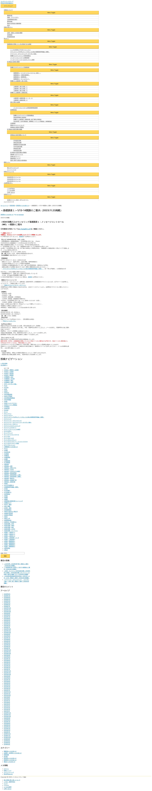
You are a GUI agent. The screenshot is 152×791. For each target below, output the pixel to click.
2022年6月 (7, 681)
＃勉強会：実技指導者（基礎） (13, 476)
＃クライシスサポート (10, 427)
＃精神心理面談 (8, 515)
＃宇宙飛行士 (7, 492)
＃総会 (6, 517)
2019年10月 (7, 737)
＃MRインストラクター (10, 403)
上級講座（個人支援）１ (20, 86)
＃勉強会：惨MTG (9, 478)
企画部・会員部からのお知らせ (13, 753)
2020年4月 (7, 727)
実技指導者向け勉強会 (20, 117)
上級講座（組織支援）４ (20, 100)
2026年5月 (7, 599)
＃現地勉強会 (7, 510)
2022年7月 (7, 679)
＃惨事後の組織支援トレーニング (13, 501)
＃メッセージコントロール (11, 434)
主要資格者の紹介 (12, 19)
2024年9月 (7, 634)
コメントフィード (9, 772)
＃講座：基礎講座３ (9, 544)
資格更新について (15, 158)
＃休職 (6, 450)
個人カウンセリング (13, 168)
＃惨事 (6, 499)
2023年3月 (7, 665)
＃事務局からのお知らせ (11, 447)
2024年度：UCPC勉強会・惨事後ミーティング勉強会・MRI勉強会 (33, 121)
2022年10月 (7, 674)
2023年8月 (7, 657)
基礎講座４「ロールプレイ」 (22, 79)
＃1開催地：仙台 (8, 377)
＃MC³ (6, 391)
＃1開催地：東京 (8, 380)
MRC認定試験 (17, 142)
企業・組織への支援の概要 (14, 33)
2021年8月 (7, 699)
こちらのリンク (25, 229)
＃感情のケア (7, 503)
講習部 (21, 236)
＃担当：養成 (7, 504)
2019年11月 (7, 735)
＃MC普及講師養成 (9, 398)
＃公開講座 (7, 462)
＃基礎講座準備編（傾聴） (11, 487)
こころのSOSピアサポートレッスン (20, 50)
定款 (8, 25)
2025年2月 (7, 625)
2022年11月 (7, 672)
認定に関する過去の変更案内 (18, 160)
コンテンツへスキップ (7, 1)
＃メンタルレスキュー (10, 440)
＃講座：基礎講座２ (9, 543)
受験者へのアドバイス (16, 154)
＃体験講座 (7, 457)
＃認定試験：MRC (9, 525)
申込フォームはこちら (9, 321)
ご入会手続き (11, 188)
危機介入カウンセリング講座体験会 (20, 56)
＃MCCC (6, 392)
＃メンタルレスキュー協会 (11, 443)
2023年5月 (7, 662)
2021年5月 (7, 704)
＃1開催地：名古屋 (9, 378)
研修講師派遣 (11, 37)
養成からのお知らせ (9, 762)
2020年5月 (7, 725)
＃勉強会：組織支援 (9, 482)
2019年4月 (7, 744)
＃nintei (6, 410)
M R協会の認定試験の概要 (14, 129)
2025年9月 (7, 613)
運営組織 (9, 21)
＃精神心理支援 (8, 513)
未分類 (6, 756)
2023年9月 (7, 655)
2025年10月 (7, 611)
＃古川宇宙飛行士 (9, 485)
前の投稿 (4, 363)
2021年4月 (7, 706)
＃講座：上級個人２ (9, 534)
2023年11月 (7, 651)
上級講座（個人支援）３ (20, 90)
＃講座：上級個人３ (9, 536)
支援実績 (9, 35)
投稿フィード (7, 770)
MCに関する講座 (15, 102)
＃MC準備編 (7, 399)
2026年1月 (7, 606)
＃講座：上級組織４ (9, 539)
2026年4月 (7, 601)
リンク (6, 783)
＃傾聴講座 (7, 461)
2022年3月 (7, 686)
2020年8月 (7, 720)
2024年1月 (7, 648)
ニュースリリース (9, 201)
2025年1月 (7, 627)
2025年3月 (7, 624)
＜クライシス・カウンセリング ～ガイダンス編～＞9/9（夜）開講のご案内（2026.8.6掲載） (16, 581)
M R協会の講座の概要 (13, 62)
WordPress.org (8, 774)
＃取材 (6, 483)
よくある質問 (11, 190)
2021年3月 (7, 707)
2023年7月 (7, 658)
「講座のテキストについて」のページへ (14, 285)
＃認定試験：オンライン (11, 531)
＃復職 (6, 497)
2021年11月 (7, 693)
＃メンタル (7, 436)
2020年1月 (7, 732)
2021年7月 (7, 700)
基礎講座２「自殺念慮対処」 (22, 75)
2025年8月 (7, 615)
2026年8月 (7, 594)
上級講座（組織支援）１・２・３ (23, 98)
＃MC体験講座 (8, 394)
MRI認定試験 (17, 148)
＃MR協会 (7, 406)
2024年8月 (7, 636)
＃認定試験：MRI (9, 527)
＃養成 (6, 550)
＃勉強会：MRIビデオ (10, 468)
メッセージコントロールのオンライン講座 (22, 60)
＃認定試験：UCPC (9, 529)
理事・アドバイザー (13, 17)
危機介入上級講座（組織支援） (19, 92)
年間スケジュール (9, 171)
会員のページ (7, 194)
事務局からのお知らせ (10, 751)
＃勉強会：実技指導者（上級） (13, 475)
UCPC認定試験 (18, 146)
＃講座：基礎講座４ (9, 546)
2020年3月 (7, 728)
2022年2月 (7, 688)
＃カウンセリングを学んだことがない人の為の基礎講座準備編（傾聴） (24, 417)
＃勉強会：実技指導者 (10, 473)
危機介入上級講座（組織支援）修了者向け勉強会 (27, 119)
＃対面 (6, 496)
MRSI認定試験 (18, 150)
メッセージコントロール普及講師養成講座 (26, 108)
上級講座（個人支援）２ (20, 88)
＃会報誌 (6, 454)
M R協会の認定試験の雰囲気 (18, 152)
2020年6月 (7, 723)
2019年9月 (7, 739)
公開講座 (12, 123)
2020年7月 (7, 721)
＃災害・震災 (7, 508)
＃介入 (6, 448)
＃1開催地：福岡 (8, 382)
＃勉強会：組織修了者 (10, 480)
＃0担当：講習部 (8, 375)
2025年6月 (7, 618)
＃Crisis (6, 387)
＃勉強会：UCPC (9, 469)
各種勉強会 (13, 110)
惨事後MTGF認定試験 (20, 144)
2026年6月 (7, 597)
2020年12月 (7, 713)
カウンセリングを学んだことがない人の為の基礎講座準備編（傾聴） (30, 52)
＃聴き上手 (7, 518)
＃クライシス (7, 419)
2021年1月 (7, 711)
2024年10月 (7, 632)
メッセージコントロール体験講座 (19, 58)
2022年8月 (7, 678)
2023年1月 (7, 669)
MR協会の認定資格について (18, 135)
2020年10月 (7, 716)
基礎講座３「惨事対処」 (20, 77)
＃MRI (5, 401)
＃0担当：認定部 (8, 373)
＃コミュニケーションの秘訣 (12, 429)
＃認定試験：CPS (9, 524)
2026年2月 (7, 604)
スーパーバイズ (11, 170)
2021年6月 (7, 702)
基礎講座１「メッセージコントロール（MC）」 (27, 73)
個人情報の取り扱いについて (12, 780)
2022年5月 (7, 683)
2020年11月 (7, 714)
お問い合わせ (11, 192)
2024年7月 (7, 638)
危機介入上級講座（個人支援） (19, 81)
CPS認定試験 (17, 140)
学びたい (6, 38)
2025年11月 (7, 610)
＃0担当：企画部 (8, 372)
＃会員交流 (7, 452)
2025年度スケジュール (14, 179)
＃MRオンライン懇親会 (10, 405)
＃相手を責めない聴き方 (11, 511)
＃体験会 (6, 455)
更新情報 (6, 755)
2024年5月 (7, 641)
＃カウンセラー (8, 415)
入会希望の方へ (8, 183)
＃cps (5, 385)
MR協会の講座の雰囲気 (17, 127)
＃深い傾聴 (7, 506)
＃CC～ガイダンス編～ (10, 384)
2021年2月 (7, 709)
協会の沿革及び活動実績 (14, 23)
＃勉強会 (6, 464)
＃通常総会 (7, 548)
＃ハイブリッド (8, 433)
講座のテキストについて (17, 125)
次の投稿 (4, 365)
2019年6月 (7, 742)
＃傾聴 (6, 459)
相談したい (7, 162)
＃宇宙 (6, 489)
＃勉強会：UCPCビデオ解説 (12, 471)
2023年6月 (7, 660)
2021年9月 (7, 697)
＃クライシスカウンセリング (12, 426)
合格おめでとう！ (15, 156)
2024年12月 (7, 629)
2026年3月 (7, 603)
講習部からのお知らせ (7, 214)
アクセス (6, 785)
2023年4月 (7, 664)
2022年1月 (7, 690)
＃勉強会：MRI (8, 466)
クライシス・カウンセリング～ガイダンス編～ (23, 54)
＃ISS (5, 389)
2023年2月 (7, 667)
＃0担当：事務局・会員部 (11, 370)
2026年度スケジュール (14, 177)
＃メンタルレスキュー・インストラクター (16, 441)
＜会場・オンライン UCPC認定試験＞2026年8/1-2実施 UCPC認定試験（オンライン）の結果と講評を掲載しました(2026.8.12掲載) (17, 572)
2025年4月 (7, 622)
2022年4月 (7, 685)
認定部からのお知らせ (10, 758)
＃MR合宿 (7, 408)
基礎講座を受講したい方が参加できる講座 (19, 44)
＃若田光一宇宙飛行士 (10, 522)
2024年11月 (7, 631)
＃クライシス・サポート (11, 424)
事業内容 (9, 15)
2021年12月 (7, 692)
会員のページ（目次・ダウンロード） (18, 200)
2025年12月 (7, 608)
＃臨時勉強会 (7, 520)
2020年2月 (7, 730)
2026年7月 (7, 596)
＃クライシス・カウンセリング (13, 420)
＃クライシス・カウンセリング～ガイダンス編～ (18, 422)
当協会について (8, 10)
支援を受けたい (8, 27)
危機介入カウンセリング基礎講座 (19, 67)
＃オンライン (7, 413)
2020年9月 (7, 718)
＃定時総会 (7, 494)
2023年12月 (7, 650)
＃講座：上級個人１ (9, 532)
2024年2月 (7, 646)
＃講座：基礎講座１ (9, 541)
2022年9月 (7, 676)
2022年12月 (7, 671)
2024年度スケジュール (14, 181)
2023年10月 (7, 653)
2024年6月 (7, 639)
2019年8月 (7, 741)
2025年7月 (7, 617)
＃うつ (6, 412)
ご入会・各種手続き (9, 782)
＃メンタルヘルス (9, 438)
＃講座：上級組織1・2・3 (11, 538)
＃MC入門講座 (8, 396)
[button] (51, 12)
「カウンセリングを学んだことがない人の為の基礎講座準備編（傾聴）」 (23, 268)
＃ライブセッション (9, 445)
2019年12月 (7, 734)
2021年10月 (7, 695)
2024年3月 (7, 644)
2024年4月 (7, 643)
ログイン (6, 769)
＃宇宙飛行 (7, 490)
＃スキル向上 (7, 431)
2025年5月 (7, 620)
